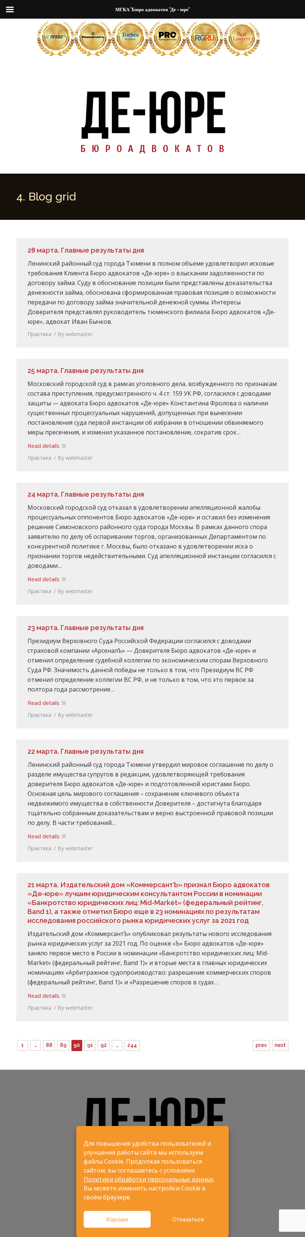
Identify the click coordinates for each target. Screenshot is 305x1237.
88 (49, 1045)
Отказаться (188, 1219)
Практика (39, 334)
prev (261, 1045)
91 (90, 1045)
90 (76, 1045)
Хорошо (117, 1219)
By (75, 334)
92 (103, 1045)
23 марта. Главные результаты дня (86, 628)
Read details (44, 445)
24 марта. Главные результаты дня (86, 494)
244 (132, 1045)
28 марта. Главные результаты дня (86, 250)
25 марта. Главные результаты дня (86, 370)
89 (63, 1045)
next (280, 1045)
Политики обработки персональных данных (149, 1179)
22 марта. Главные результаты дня (86, 751)
